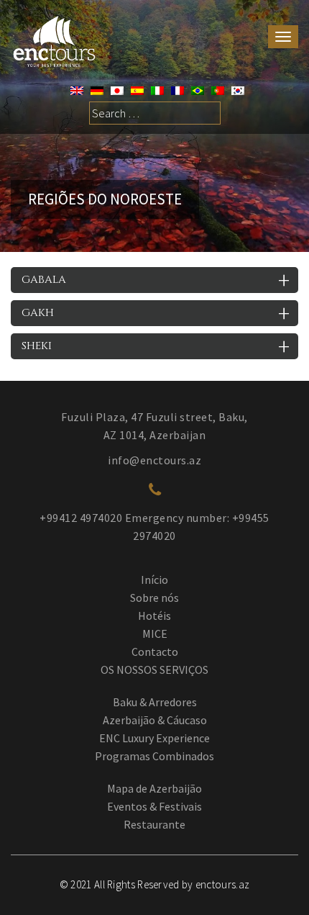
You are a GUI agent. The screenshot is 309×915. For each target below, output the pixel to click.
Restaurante (154, 824)
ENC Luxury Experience (154, 738)
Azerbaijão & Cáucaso (155, 720)
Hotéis (154, 615)
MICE (154, 633)
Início (154, 579)
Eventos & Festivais (154, 806)
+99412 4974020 (81, 517)
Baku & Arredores (155, 702)
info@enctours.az (154, 460)
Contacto (155, 651)
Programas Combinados (154, 756)
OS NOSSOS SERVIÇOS (154, 669)
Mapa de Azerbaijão (154, 788)
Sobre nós (154, 597)
